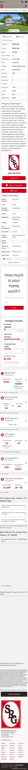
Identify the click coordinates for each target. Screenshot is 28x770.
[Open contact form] (26, 2)
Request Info (21, 36)
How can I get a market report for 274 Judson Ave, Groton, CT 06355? (13, 520)
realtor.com (24, 690)
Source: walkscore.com (6, 585)
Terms (10, 767)
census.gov (6, 473)
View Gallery (15, 31)
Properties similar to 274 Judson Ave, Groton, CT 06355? (13, 513)
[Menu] (26, 6)
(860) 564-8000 (14, 173)
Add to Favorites (8, 40)
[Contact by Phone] (22, 2)
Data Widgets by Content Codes (19, 768)
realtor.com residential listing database (12, 452)
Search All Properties (15, 185)
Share (15, 191)
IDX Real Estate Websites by (8, 765)
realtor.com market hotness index (11, 392)
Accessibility (4, 767)
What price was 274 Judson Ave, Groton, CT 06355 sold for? (13, 506)
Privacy (15, 767)
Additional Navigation (14, 694)
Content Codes (7, 527)
